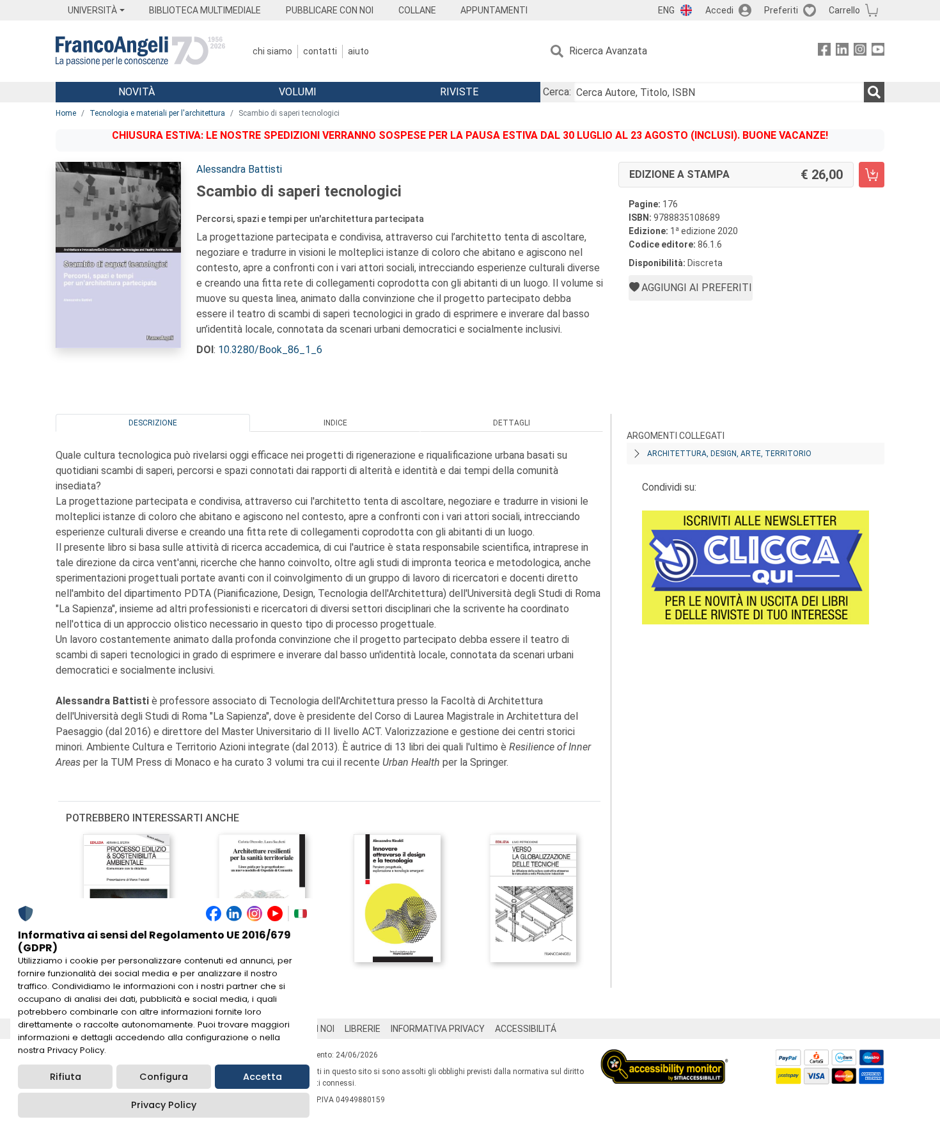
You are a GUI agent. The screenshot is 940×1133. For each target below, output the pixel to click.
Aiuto (358, 51)
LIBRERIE (362, 1029)
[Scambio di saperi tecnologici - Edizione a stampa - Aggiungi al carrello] (871, 174)
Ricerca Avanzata (608, 51)
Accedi (719, 10)
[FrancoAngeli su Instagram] (860, 51)
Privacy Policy (163, 1104)
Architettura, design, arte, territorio (729, 453)
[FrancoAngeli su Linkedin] (842, 51)
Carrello (844, 10)
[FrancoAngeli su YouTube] (878, 51)
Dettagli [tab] (511, 422)
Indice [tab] (335, 422)
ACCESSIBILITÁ (525, 1029)
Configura (163, 1076)
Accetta (262, 1076)
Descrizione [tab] (153, 422)
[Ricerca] (874, 92)
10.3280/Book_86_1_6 (270, 350)
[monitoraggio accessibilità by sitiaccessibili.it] (664, 1056)
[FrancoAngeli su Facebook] (824, 51)
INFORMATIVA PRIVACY (438, 1029)
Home (66, 113)
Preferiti (781, 10)
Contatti (320, 51)
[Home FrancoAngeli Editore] (140, 51)
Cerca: (557, 92)
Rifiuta (65, 1076)
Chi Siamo (272, 51)
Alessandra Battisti (239, 169)
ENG (666, 10)
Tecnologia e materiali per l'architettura (157, 113)
